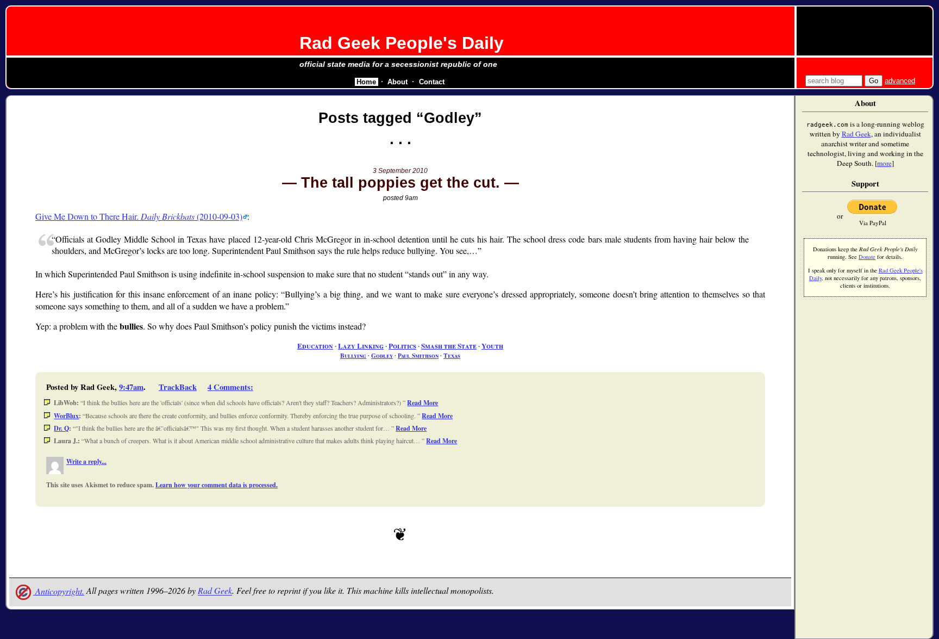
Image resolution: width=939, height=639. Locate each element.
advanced (900, 81)
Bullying (353, 355)
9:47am (131, 387)
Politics (402, 345)
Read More (422, 402)
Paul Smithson (418, 355)
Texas (451, 355)
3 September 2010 (400, 171)
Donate (867, 256)
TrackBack (178, 387)
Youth (492, 345)
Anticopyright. (58, 591)
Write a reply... (86, 461)
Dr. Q (61, 428)
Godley (382, 355)
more (884, 163)
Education (315, 345)
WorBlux (66, 415)
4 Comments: (230, 387)
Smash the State (449, 345)
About (397, 82)
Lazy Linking (361, 345)
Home (366, 82)
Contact (432, 82)
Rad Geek (215, 591)
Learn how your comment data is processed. (216, 484)
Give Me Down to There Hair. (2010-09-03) (138, 216)
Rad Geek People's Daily (401, 43)
